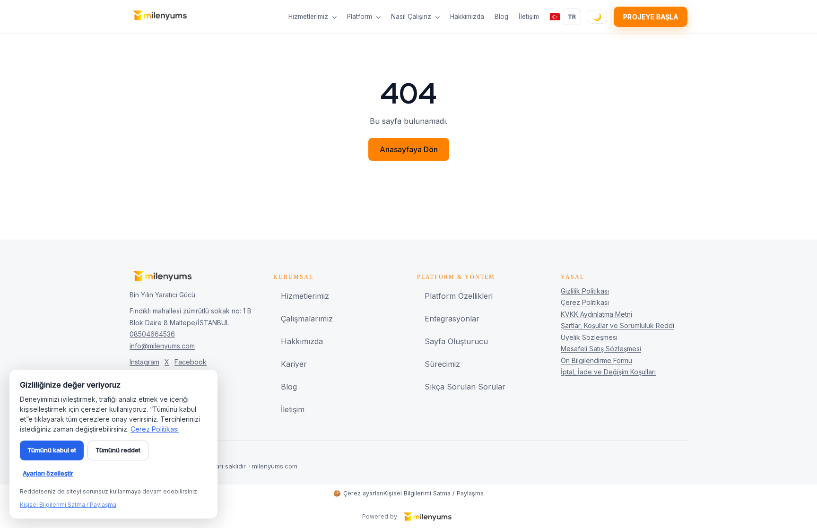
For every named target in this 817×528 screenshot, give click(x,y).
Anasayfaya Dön (409, 149)
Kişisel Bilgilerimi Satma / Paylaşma (433, 493)
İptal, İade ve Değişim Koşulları (608, 372)
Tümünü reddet (118, 450)
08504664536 (152, 334)
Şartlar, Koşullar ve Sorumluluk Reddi (617, 325)
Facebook (190, 362)
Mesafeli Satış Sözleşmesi (601, 349)
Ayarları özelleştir (48, 473)
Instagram (144, 362)
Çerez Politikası (585, 302)
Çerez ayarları (358, 493)
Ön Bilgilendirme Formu (596, 360)
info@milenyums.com (162, 346)
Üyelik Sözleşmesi (589, 337)
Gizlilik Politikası (585, 291)
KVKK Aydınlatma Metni (596, 314)
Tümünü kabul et (51, 450)
